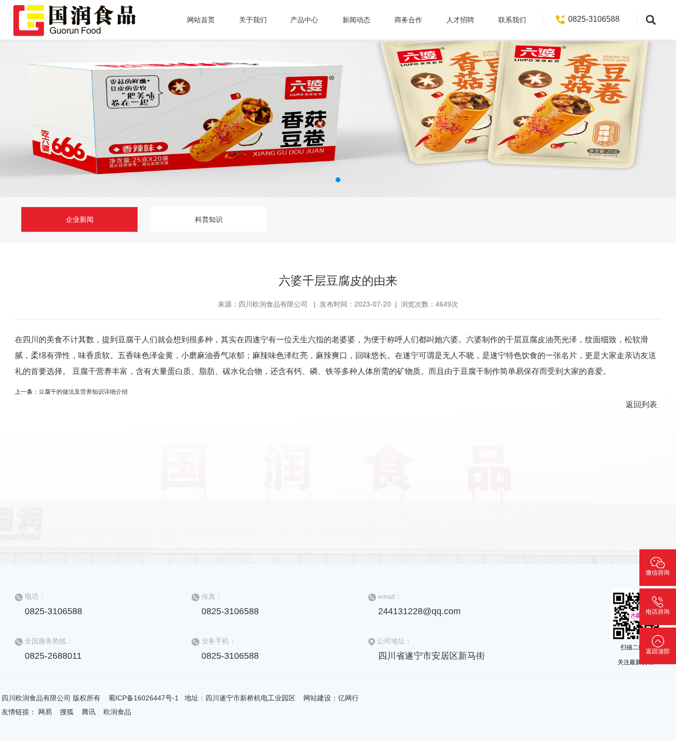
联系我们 (512, 20)
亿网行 (348, 698)
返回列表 (641, 404)
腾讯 (89, 712)
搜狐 (67, 712)
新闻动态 (356, 20)
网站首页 (201, 20)
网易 (45, 712)
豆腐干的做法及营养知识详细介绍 (83, 391)
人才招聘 (460, 20)
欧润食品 (117, 712)
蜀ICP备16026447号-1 (144, 698)
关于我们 (253, 20)
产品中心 (304, 20)
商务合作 (408, 20)
